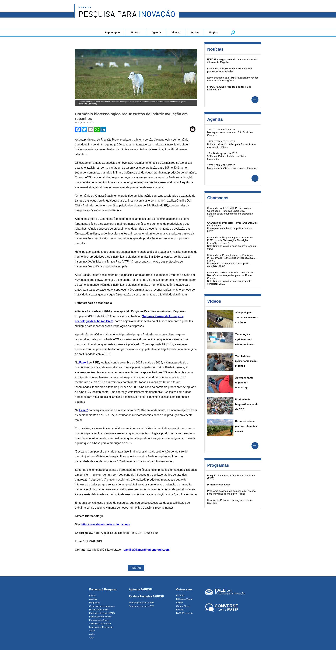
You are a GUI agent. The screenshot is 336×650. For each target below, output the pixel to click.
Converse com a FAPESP (222, 607)
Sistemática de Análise (100, 623)
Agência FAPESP (140, 589)
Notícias (136, 32)
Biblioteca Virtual (184, 599)
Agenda (156, 32)
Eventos (180, 609)
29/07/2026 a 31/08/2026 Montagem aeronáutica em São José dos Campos (230, 132)
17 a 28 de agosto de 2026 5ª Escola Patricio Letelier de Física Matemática (226, 156)
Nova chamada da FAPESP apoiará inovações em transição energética (232, 79)
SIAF (91, 638)
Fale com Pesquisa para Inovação (225, 592)
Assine (194, 32)
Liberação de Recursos (100, 616)
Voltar (136, 567)
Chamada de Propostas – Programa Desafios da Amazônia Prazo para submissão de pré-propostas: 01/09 (232, 227)
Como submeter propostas (101, 606)
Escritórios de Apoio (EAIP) (102, 613)
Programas (94, 602)
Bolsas (92, 595)
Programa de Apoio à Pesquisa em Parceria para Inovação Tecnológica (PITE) (231, 492)
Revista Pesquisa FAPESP (146, 596)
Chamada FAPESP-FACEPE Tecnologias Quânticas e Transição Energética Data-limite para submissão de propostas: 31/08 (230, 212)
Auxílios (93, 599)
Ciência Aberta (183, 606)
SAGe (92, 630)
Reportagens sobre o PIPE (141, 602)
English (213, 32)
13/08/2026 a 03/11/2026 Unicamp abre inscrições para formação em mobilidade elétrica (231, 144)
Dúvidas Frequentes (98, 609)
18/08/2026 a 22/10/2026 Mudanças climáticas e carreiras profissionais (232, 166)
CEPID (179, 602)
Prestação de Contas (99, 620)
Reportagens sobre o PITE (141, 606)
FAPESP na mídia (184, 613)
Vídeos (176, 32)
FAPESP (180, 595)
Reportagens (112, 32)
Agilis (91, 634)
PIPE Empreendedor (218, 484)
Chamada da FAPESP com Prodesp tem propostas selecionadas (229, 70)
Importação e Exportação (101, 627)
